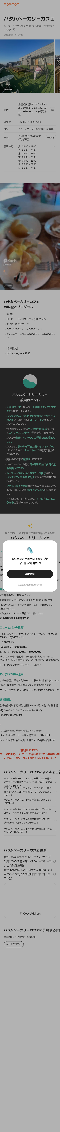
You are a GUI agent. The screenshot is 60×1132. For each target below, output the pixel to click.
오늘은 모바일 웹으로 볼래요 (30, 584)
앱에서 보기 (30, 574)
